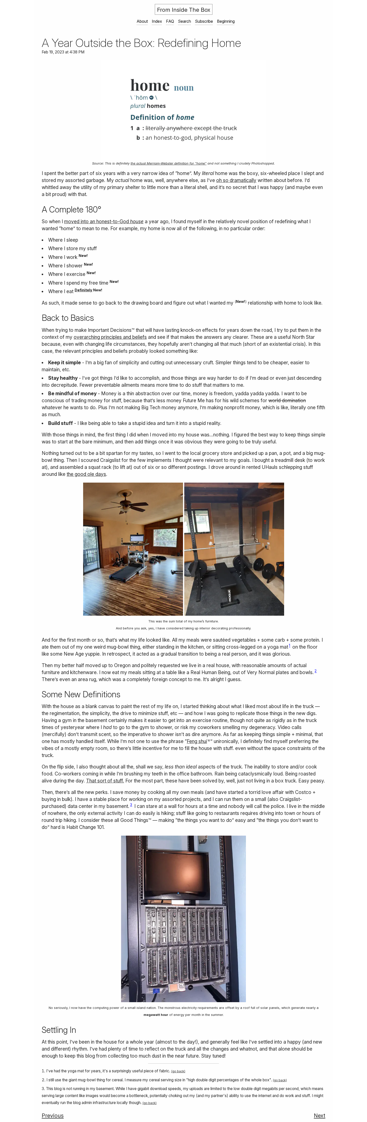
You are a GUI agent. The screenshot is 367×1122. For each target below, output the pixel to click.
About (142, 21)
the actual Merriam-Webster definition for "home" (168, 163)
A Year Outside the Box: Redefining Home (141, 43)
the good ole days (86, 474)
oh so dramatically (236, 180)
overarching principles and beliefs (110, 337)
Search (184, 21)
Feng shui (197, 741)
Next (319, 1115)
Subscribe (204, 21)
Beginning (226, 21)
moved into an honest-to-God (104, 221)
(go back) (178, 1071)
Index (157, 21)
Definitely (83, 290)
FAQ (170, 21)
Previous (53, 1115)
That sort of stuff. (105, 781)
